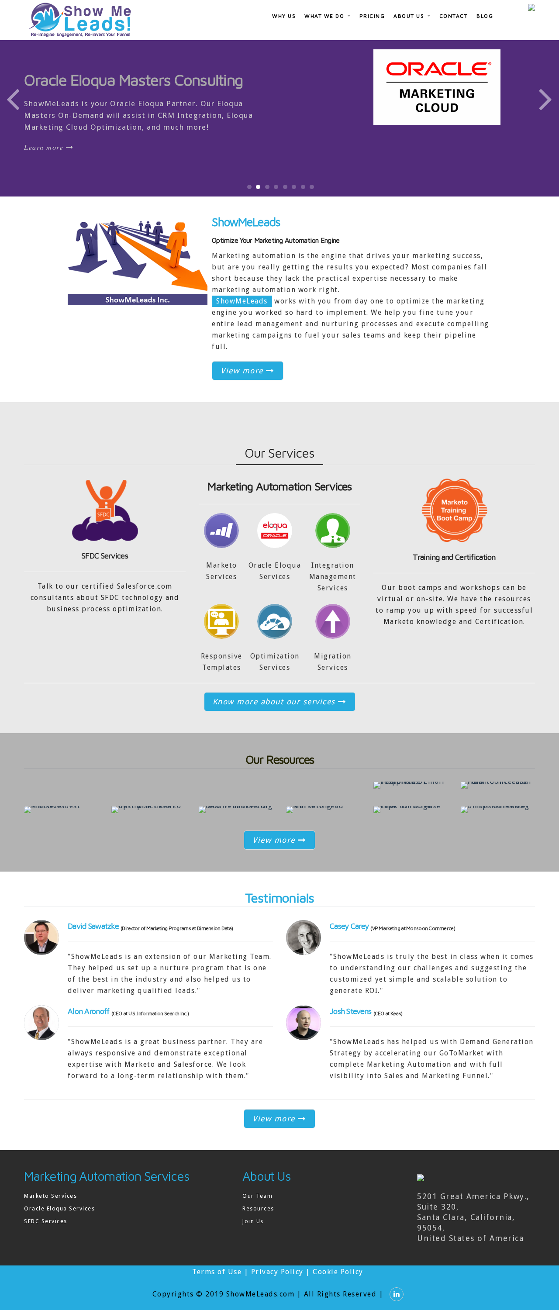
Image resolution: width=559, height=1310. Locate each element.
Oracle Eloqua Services (59, 1208)
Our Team (257, 1196)
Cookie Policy (338, 1272)
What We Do (325, 16)
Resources (258, 1208)
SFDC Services (105, 555)
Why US (284, 16)
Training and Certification (454, 557)
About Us (409, 16)
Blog (484, 16)
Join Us (253, 1221)
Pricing (372, 16)
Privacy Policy (277, 1272)
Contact (453, 16)
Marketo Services (50, 1196)
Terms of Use (217, 1272)
